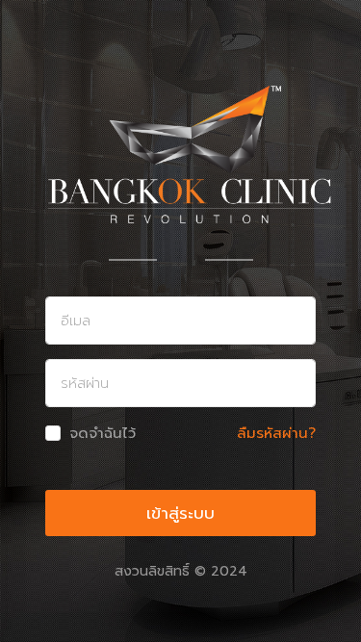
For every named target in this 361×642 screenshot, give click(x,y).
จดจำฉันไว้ (102, 433)
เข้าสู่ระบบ (180, 513)
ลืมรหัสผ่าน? (276, 433)
